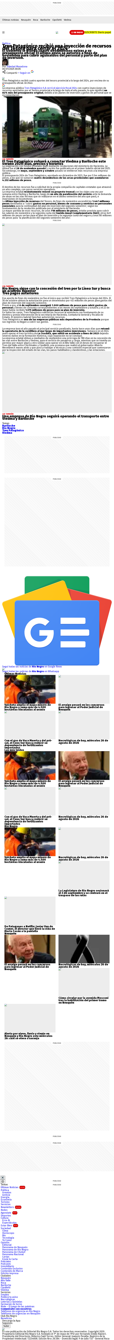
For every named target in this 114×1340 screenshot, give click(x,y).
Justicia (6, 1195)
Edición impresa (9, 1273)
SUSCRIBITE (97, 32)
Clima (5, 1231)
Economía (6, 1199)
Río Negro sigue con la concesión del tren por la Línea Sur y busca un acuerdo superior (56, 289)
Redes (4, 1210)
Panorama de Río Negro (15, 1250)
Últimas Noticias (12, 1187)
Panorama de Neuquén (14, 1247)
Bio (4, 1235)
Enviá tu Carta (10, 1259)
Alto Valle (6, 1280)
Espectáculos (9, 1223)
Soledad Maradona (17, 66)
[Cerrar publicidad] (2, 1178)
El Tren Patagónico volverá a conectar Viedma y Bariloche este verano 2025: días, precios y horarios (54, 162)
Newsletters (11, 1207)
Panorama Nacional (13, 1254)
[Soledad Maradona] (5, 60)
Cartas (5, 1257)
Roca (35, 20)
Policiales (6, 1261)
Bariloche (45, 20)
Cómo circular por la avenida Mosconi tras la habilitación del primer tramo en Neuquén (83, 1000)
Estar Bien (9, 1225)
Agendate (9, 1212)
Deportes (6, 1215)
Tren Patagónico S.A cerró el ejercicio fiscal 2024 (50, 88)
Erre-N (6, 1220)
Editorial (6, 1245)
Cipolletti (57, 20)
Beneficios (6, 1318)
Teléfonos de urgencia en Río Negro (20, 1311)
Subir (6, 1326)
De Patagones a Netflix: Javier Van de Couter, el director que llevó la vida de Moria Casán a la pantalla (29, 929)
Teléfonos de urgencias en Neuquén (20, 1313)
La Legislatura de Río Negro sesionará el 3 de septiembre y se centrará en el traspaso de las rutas (83, 893)
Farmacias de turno (11, 1304)
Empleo (5, 1295)
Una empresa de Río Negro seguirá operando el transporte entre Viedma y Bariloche (55, 417)
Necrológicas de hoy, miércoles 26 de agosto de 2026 (83, 742)
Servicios (6, 1204)
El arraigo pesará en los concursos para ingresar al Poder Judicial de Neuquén (81, 707)
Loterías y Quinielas (11, 1302)
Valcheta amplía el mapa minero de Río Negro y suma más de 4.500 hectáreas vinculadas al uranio (27, 707)
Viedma (67, 20)
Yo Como (6, 1240)
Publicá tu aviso (9, 1297)
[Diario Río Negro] (57, 32)
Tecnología (8, 1238)
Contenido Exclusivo (12, 1268)
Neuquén (26, 20)
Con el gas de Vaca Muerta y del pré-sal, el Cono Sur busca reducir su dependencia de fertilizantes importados (28, 744)
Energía (5, 1197)
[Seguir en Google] (3, 85)
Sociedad (6, 1228)
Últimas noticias (10, 20)
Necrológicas (8, 1299)
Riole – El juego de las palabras (17, 1306)
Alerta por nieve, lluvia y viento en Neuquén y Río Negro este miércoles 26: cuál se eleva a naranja (28, 1036)
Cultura (4, 1218)
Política (6, 43)
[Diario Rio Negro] (3, 1329)
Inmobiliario (7, 1266)
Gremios (6, 1192)
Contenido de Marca (12, 1271)
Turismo (5, 1202)
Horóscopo (8, 1233)
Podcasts (6, 1264)
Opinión (5, 1242)
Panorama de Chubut (13, 1252)
